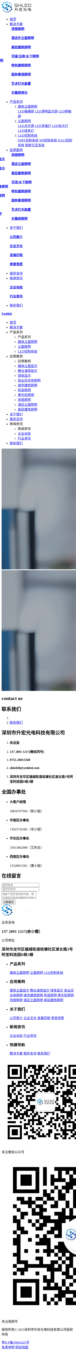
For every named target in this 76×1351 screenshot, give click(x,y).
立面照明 (24, 121)
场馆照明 (24, 399)
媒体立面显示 (27, 366)
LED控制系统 (27, 135)
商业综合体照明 (29, 380)
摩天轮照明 (26, 395)
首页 (13, 19)
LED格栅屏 (26, 111)
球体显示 (24, 375)
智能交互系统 (35, 145)
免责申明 (8, 1347)
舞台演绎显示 (27, 371)
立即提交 (8, 902)
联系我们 (16, 305)
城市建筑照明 (27, 385)
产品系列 (16, 101)
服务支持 (16, 273)
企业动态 (24, 433)
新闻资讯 (16, 278)
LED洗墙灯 (43, 126)
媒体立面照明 (27, 106)
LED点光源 (26, 126)
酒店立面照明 (27, 404)
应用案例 (16, 150)
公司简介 (16, 1018)
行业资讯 (24, 438)
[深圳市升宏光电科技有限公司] (16, 11)
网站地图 (21, 1347)
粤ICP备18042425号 (15, 1342)
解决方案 (16, 24)
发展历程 (43, 1018)
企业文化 (30, 1018)
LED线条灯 (26, 130)
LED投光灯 (60, 126)
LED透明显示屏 (46, 111)
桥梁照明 (24, 390)
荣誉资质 (57, 1018)
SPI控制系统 (48, 140)
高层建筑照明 (27, 409)
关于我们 (16, 227)
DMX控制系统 (28, 140)
